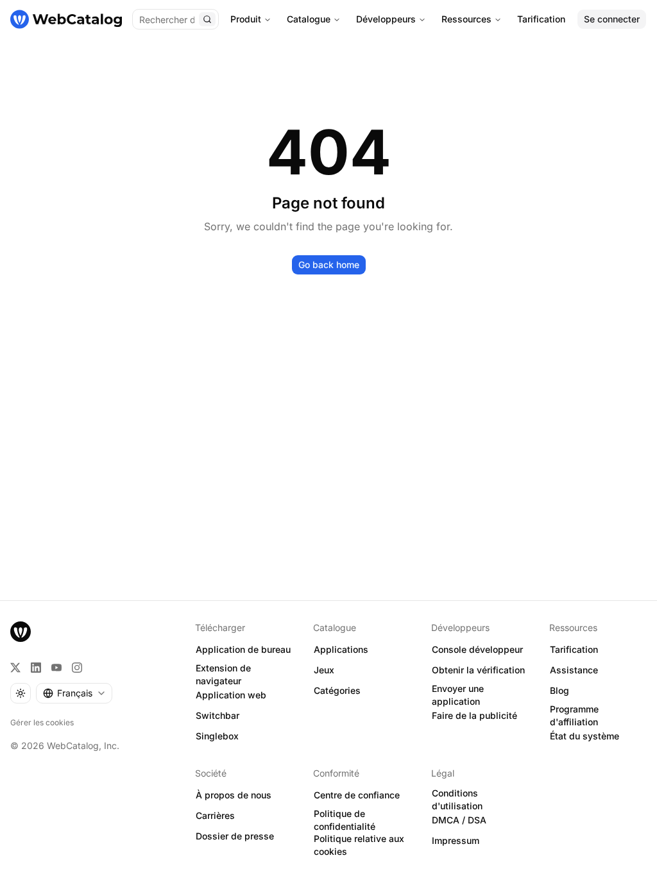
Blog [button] (559, 690)
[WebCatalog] (20, 631)
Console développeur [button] (477, 649)
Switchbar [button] (217, 715)
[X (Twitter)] (15, 667)
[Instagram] (77, 667)
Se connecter (612, 18)
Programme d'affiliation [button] (574, 715)
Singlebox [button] (217, 735)
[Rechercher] (207, 19)
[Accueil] (66, 19)
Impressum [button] (455, 840)
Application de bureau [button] (243, 649)
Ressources (466, 18)
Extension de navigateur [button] (223, 674)
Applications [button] (341, 649)
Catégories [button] (337, 690)
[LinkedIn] (36, 667)
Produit (245, 18)
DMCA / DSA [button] (459, 819)
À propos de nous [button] (233, 794)
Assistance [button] (574, 669)
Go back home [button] (328, 264)
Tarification (541, 18)
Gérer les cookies (42, 722)
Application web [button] (231, 694)
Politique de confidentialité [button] (344, 820)
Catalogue (308, 18)
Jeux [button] (324, 669)
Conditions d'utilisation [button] (457, 799)
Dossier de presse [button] (235, 835)
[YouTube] (56, 667)
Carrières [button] (215, 815)
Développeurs (386, 18)
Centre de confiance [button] (357, 794)
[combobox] (74, 693)
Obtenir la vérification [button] (478, 669)
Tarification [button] (574, 649)
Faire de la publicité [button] (474, 715)
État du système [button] (584, 735)
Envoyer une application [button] (458, 695)
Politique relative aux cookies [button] (359, 845)
